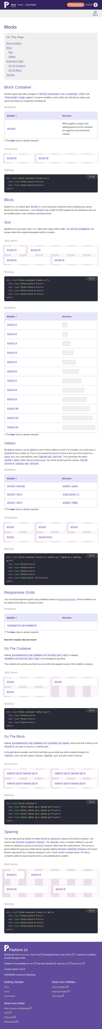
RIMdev (68, 955)
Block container (14, 43)
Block (9, 48)
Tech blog (57, 996)
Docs (13, 5)
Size (10, 52)
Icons (20, 5)
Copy (93, 177)
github (79, 963)
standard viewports (67, 599)
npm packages (59, 987)
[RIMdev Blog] (96, 5)
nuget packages (60, 991)
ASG (6, 1013)
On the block (14, 70)
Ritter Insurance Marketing (27, 955)
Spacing (10, 75)
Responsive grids (14, 61)
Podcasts (9, 1017)
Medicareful (10, 1022)
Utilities (12, 57)
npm (31, 963)
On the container (16, 66)
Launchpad (30, 5)
